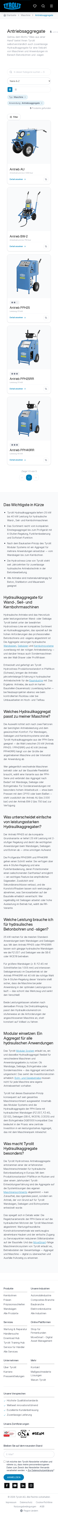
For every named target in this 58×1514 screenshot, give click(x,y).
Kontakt (35, 1367)
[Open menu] (51, 6)
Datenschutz (26, 1502)
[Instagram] (31, 1485)
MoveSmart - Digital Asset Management (41, 1339)
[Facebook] (7, 1485)
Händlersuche (11, 1333)
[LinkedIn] (23, 1485)
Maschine (25, 15)
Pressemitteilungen (14, 1376)
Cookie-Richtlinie (44, 1502)
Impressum (11, 1502)
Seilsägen (23, 646)
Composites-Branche (42, 1300)
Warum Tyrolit (38, 1380)
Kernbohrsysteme (44, 646)
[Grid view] (10, 89)
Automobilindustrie (41, 1295)
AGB (42, 1506)
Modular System (25, 1051)
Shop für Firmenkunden (38, 1331)
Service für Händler (14, 1347)
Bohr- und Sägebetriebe (28, 1078)
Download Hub (11, 1338)
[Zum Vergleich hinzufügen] (46, 179)
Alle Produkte (11, 1313)
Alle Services (11, 1351)
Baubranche (37, 1304)
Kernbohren (10, 1295)
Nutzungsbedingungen (25, 1506)
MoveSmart (39, 1242)
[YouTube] (15, 1485)
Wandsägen (10, 646)
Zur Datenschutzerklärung (40, 1470)
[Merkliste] (35, 6)
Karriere (8, 1372)
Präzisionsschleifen (14, 1304)
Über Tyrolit (10, 1367)
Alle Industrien (38, 1313)
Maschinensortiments (15, 1192)
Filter (15, 116)
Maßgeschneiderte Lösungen (41, 1373)
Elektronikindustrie (41, 1309)
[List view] (15, 89)
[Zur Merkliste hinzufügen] (46, 124)
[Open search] (43, 6)
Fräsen (7, 1300)
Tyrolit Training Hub (14, 1342)
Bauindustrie (36, 680)
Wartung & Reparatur (15, 1329)
